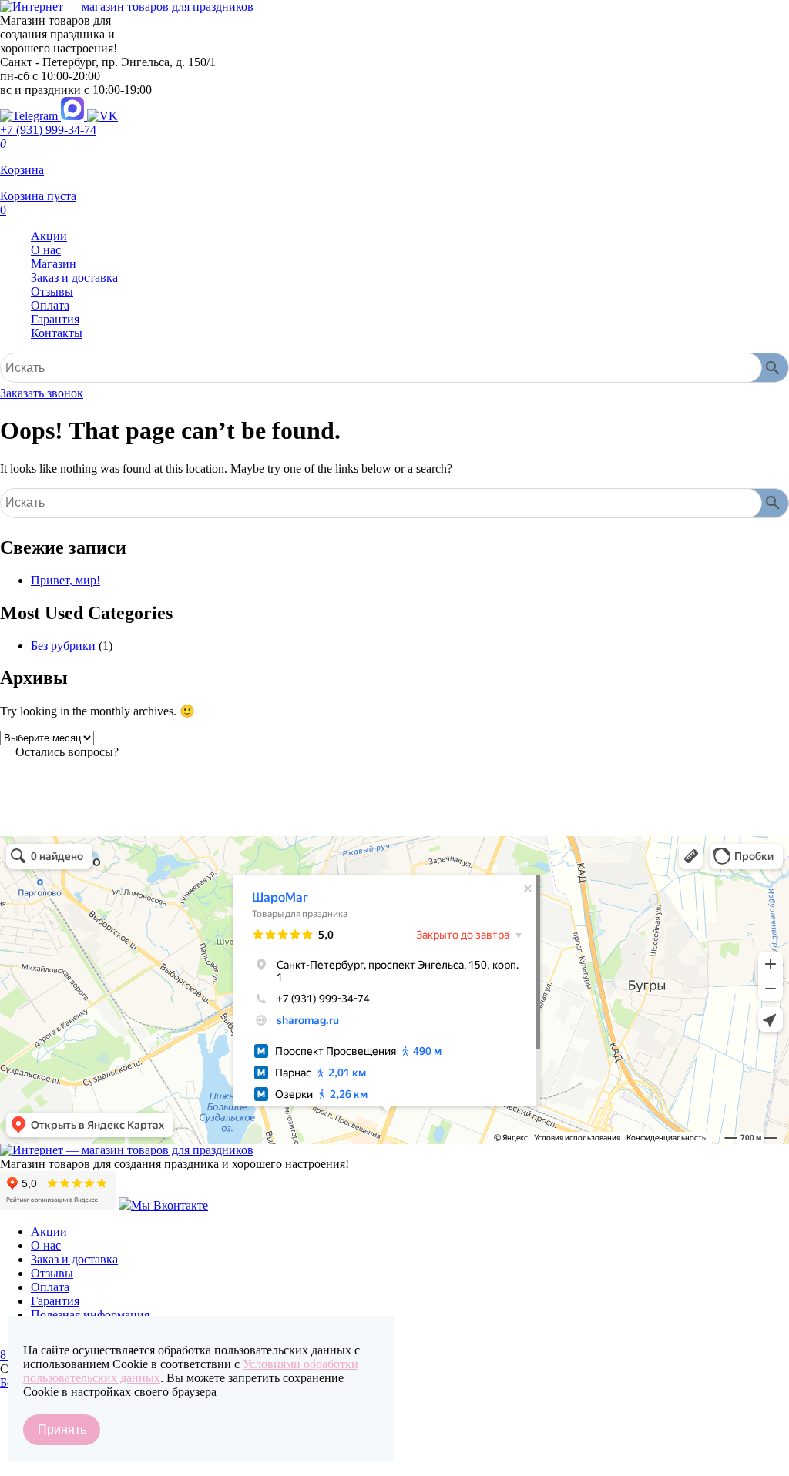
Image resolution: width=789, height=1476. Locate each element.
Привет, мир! (65, 580)
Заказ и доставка (74, 277)
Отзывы (52, 291)
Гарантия (55, 319)
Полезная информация (90, 1314)
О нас (46, 249)
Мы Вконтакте (169, 1205)
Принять (62, 1429)
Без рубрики (63, 645)
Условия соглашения (54, 1466)
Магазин (53, 263)
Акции (49, 236)
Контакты (56, 333)
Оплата (50, 305)
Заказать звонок (41, 393)
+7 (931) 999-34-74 (48, 129)
